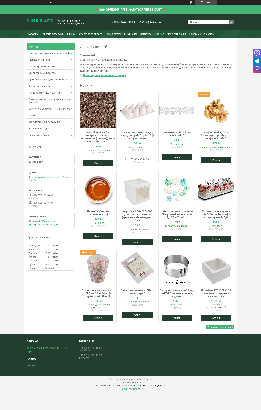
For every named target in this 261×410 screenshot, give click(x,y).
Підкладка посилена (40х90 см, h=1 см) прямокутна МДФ (216, 214)
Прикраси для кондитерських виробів (49, 79)
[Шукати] (231, 22)
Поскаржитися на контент (121, 385)
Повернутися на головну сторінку (104, 75)
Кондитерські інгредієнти (43, 66)
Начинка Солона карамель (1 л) (98, 213)
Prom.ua (148, 379)
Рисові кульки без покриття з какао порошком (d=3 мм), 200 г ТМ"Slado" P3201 (98, 137)
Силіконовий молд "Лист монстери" (137, 292)
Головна (33, 34)
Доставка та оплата (90, 34)
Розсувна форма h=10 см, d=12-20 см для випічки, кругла (177, 293)
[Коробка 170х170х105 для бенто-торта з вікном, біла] (216, 268)
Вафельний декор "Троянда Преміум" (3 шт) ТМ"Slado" (216, 135)
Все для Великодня (39, 128)
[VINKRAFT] (40, 22)
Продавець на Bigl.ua (130, 382)
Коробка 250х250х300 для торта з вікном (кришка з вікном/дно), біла (137, 216)
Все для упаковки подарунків (44, 122)
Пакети (33, 115)
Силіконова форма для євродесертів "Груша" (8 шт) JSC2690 (137, 135)
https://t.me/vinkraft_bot (45, 224)
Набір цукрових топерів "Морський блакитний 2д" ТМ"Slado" (177, 214)
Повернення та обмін (201, 34)
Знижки (70, 34)
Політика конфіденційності (151, 385)
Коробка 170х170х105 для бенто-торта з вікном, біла (216, 293)
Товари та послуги (52, 34)
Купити (98, 163)
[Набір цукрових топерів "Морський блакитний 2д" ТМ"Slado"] (177, 189)
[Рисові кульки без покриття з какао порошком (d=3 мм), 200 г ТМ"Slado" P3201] (98, 110)
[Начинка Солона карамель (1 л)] (98, 189)
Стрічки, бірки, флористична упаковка (49, 108)
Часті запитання (176, 34)
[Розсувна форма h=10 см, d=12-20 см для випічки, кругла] (177, 268)
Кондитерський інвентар (42, 73)
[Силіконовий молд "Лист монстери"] (137, 268)
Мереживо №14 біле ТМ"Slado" (177, 134)
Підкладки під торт (39, 59)
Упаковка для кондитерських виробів (49, 53)
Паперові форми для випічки (44, 92)
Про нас (159, 34)
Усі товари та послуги (219, 327)
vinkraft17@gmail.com (43, 221)
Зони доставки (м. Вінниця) (121, 34)
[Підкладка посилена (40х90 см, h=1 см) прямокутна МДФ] (216, 189)
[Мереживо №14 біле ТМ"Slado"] (177, 110)
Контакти (145, 34)
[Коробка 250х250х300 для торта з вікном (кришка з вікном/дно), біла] (137, 189)
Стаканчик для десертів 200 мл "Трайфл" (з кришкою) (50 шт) (98, 293)
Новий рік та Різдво (39, 135)
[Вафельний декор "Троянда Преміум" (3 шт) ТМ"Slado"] (216, 110)
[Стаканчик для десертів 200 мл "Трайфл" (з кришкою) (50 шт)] (98, 268)
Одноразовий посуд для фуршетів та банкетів (49, 100)
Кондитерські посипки (41, 86)
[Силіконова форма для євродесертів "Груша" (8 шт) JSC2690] (137, 110)
